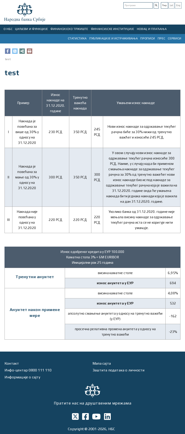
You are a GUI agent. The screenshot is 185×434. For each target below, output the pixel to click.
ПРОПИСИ (147, 38)
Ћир (164, 5)
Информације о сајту (22, 377)
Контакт (12, 363)
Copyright (76, 429)
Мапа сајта (101, 363)
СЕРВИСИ (174, 38)
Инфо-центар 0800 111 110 (28, 370)
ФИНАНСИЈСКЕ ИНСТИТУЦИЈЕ (112, 29)
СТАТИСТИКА (77, 38)
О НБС (8, 29)
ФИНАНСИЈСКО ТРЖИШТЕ (69, 29)
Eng (178, 5)
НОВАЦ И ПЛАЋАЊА (152, 29)
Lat (171, 5)
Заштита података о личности (118, 370)
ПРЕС (161, 38)
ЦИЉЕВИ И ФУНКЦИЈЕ (31, 29)
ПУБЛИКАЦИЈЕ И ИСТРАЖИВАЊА (113, 38)
